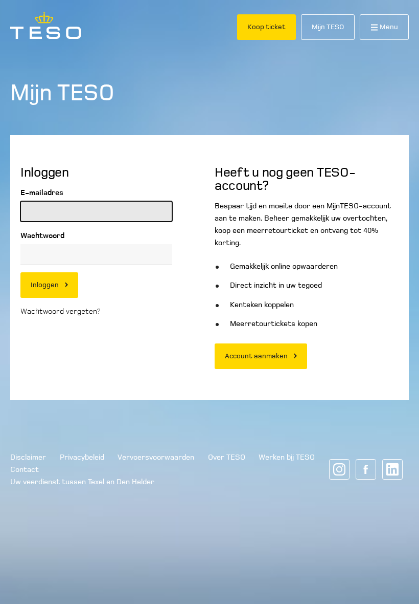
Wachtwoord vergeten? (60, 311)
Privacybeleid (82, 457)
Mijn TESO (328, 27)
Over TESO (226, 457)
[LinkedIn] (392, 469)
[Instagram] (339, 469)
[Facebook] (366, 469)
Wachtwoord (42, 235)
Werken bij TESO (287, 457)
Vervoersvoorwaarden (156, 457)
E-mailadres (41, 192)
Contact (24, 469)
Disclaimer (28, 457)
